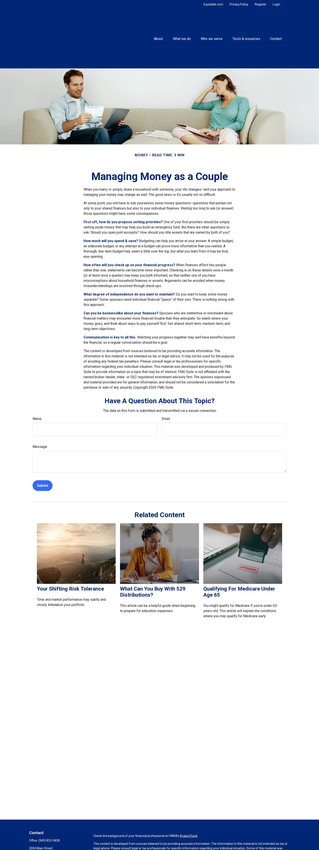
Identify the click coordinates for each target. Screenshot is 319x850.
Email (166, 419)
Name (37, 419)
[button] (158, 39)
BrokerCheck (188, 836)
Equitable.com (213, 4)
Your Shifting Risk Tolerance (70, 589)
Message (40, 447)
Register (260, 4)
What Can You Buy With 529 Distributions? (153, 592)
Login (276, 4)
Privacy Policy (239, 4)
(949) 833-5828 (49, 840)
